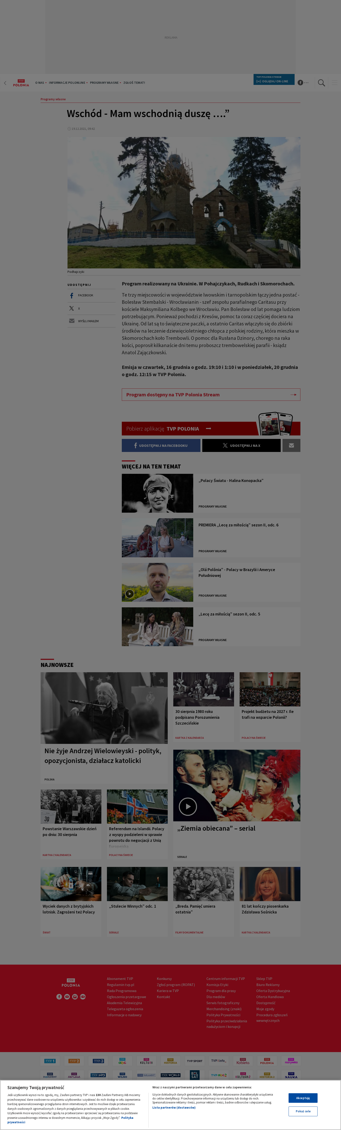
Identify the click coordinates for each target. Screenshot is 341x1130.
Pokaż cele (303, 1111)
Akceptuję (303, 1098)
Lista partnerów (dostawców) (174, 1108)
